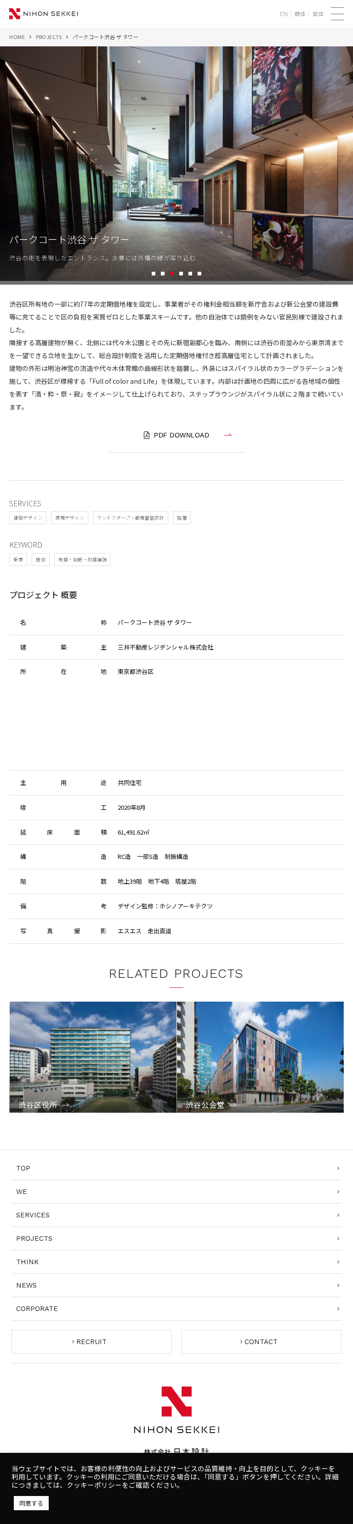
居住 (41, 559)
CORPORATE (37, 1309)
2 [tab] (163, 273)
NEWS (26, 1285)
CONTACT (261, 1342)
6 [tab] (199, 273)
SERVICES (33, 1215)
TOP (23, 1168)
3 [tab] (172, 273)
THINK (27, 1262)
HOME (17, 36)
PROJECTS (49, 36)
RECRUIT (91, 1342)
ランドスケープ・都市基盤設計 (130, 517)
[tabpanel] (176, 165)
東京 (18, 559)
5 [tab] (190, 273)
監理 (182, 517)
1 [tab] (153, 273)
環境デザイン (69, 517)
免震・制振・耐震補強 (82, 559)
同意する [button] (31, 1503)
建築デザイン (27, 517)
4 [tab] (181, 273)
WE (21, 1192)
